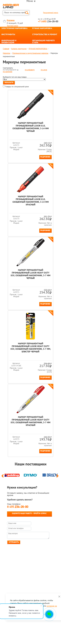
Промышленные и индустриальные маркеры (30, 53)
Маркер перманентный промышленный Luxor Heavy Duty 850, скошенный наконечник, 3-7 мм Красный (30, 421)
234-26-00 (48, 21)
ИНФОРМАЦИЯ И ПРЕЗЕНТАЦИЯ (8, 42)
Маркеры (6, 53)
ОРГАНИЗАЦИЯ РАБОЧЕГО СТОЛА (43, 42)
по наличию (7, 72)
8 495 (17, 507)
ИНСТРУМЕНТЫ (8, 35)
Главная (6, 49)
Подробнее (45, 157)
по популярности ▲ (11, 70)
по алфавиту (30, 70)
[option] (12, 475)
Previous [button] (3, 477)
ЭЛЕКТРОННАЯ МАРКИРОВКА (14, 29)
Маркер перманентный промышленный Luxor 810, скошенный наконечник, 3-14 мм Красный (30, 200)
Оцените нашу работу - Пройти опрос (29, 513)
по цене (44, 70)
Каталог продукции (19, 49)
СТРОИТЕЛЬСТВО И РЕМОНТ (44, 35)
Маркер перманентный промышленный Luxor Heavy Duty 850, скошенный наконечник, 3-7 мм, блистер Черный (30, 347)
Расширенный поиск (50, 13)
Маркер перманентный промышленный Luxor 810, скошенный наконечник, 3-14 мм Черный (30, 127)
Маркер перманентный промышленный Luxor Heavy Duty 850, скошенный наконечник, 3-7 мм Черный (30, 274)
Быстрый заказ (12, 26)
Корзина (10, 20)
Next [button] (58, 477)
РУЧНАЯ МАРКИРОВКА (42, 29)
